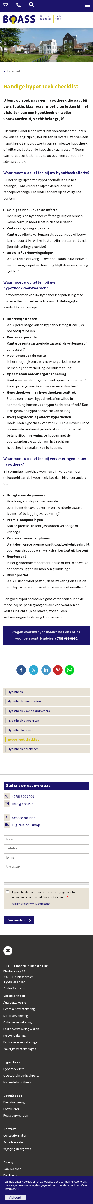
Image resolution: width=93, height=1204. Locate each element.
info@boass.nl (23, 803)
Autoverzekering (14, 1002)
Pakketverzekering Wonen (21, 1029)
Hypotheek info (13, 1069)
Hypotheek (14, 71)
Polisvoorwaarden (15, 1115)
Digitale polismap (26, 825)
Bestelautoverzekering (19, 1009)
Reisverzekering (14, 1036)
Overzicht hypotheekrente (21, 1075)
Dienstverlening (14, 1102)
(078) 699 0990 (66, 638)
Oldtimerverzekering (17, 1022)
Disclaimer (10, 1175)
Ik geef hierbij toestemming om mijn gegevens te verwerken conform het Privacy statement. (43, 895)
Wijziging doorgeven (17, 1149)
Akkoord (15, 1197)
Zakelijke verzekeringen (19, 1049)
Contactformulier (14, 1135)
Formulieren (11, 1109)
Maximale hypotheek (17, 1082)
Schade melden (23, 817)
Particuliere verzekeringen (21, 1042)
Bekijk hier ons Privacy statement (31, 903)
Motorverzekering (15, 1016)
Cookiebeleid (12, 1169)
